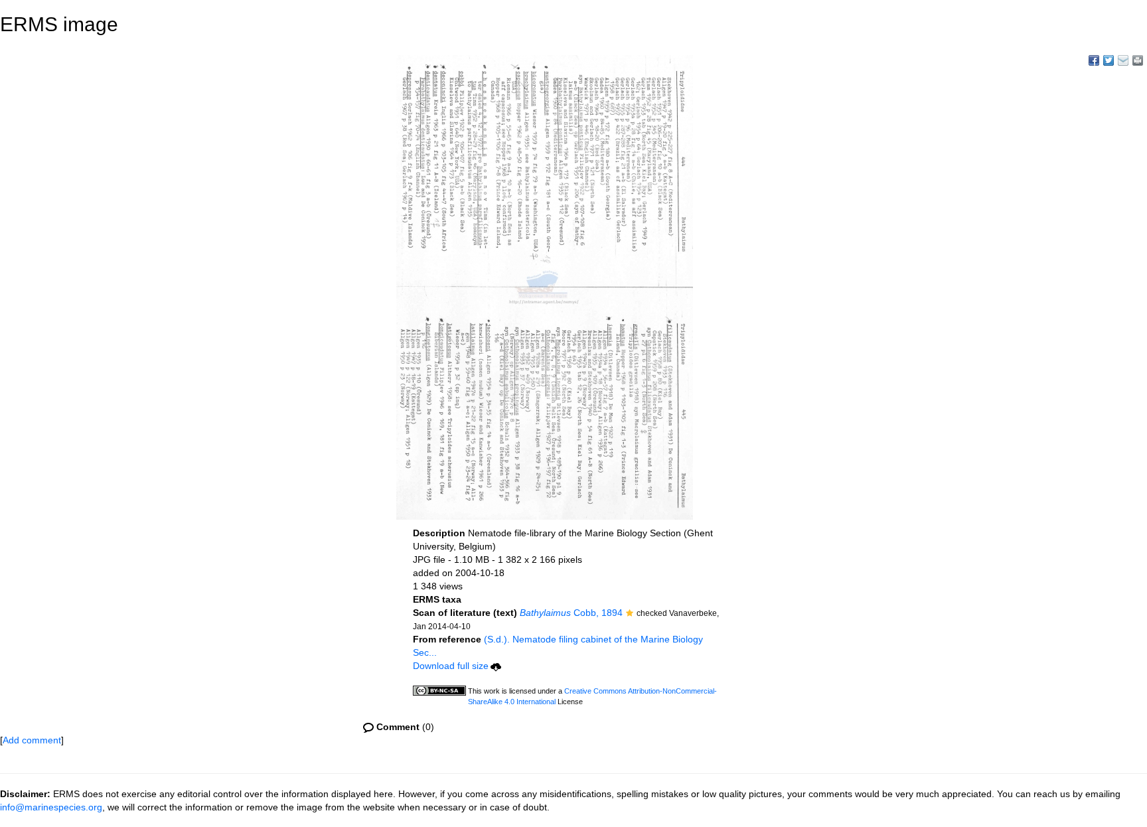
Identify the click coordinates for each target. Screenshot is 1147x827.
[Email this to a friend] (1137, 60)
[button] (630, 614)
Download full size (451, 665)
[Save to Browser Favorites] (1123, 60)
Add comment (32, 740)
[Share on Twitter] (1108, 60)
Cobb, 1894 (571, 612)
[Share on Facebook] (1094, 60)
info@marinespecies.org (51, 807)
